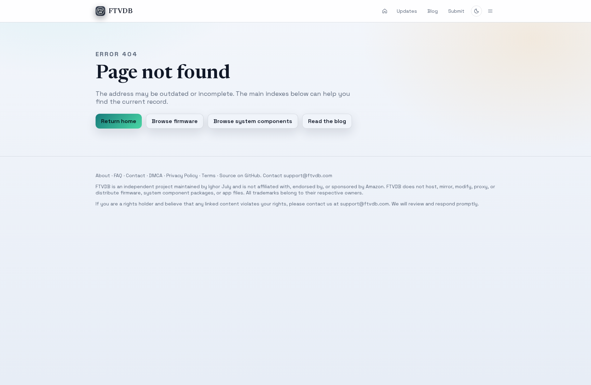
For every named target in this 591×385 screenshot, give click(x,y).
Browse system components (253, 121)
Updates (407, 11)
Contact (135, 175)
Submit (456, 11)
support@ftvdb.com (308, 175)
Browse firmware (175, 121)
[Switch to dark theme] (476, 11)
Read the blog (327, 121)
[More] (490, 11)
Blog (432, 11)
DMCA (155, 175)
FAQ (118, 175)
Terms (208, 175)
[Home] (384, 11)
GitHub (252, 175)
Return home (118, 121)
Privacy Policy (182, 175)
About (103, 175)
